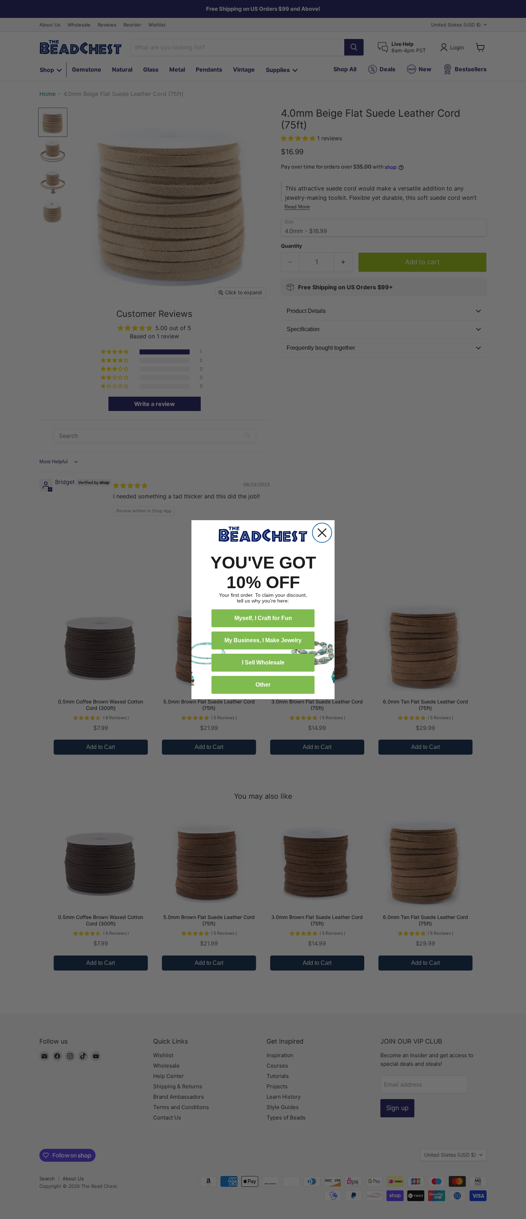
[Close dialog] (322, 532)
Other (263, 685)
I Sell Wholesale (263, 662)
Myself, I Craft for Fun (263, 618)
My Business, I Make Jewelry (263, 640)
